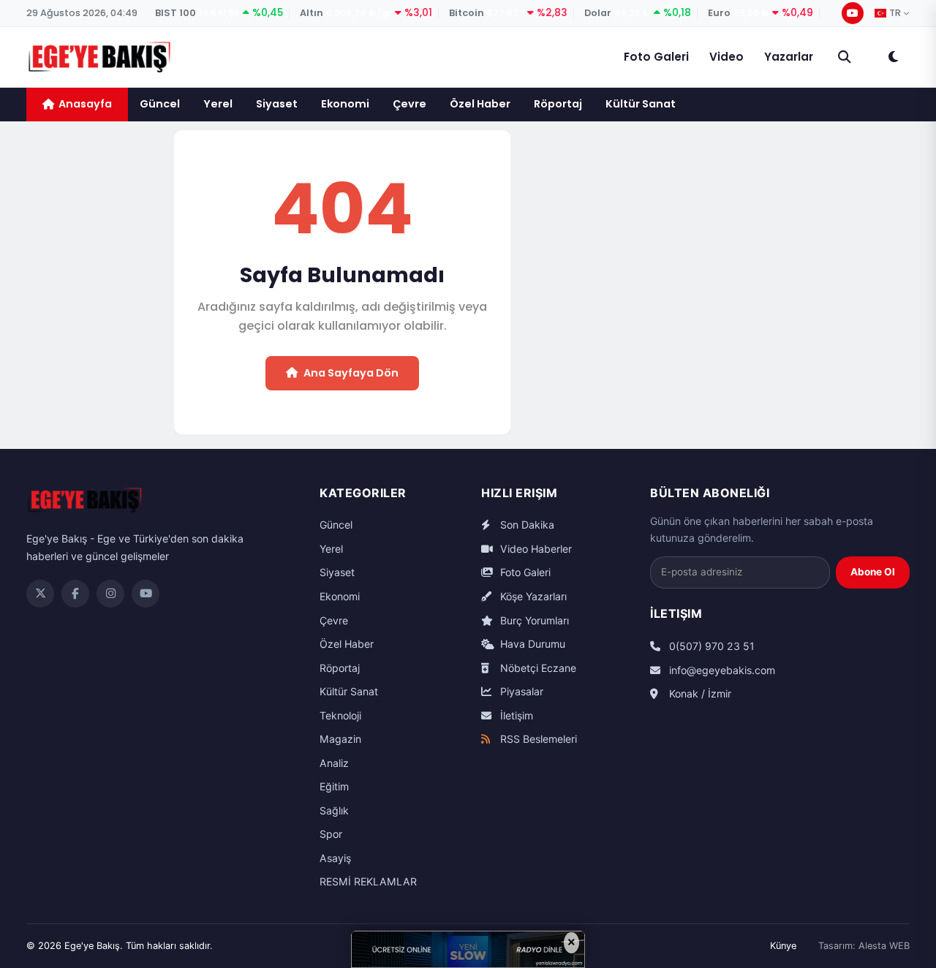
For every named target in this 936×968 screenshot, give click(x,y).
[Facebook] (75, 594)
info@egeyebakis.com (720, 670)
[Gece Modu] (892, 57)
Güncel (160, 104)
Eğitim (334, 786)
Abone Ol (872, 572)
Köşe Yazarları (532, 596)
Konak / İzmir (698, 693)
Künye (783, 945)
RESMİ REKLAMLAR (368, 881)
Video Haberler (534, 548)
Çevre (409, 104)
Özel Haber (480, 104)
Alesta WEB (884, 945)
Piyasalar (520, 691)
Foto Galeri (656, 56)
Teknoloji (340, 715)
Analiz (334, 763)
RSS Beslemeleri (537, 739)
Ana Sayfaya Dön (351, 373)
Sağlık (334, 810)
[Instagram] (110, 594)
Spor (331, 834)
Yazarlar (788, 56)
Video (726, 56)
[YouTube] (853, 13)
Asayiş (335, 858)
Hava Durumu (531, 644)
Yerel (218, 104)
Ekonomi (345, 104)
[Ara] (845, 57)
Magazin (340, 739)
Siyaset (277, 104)
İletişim (515, 715)
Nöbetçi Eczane (536, 668)
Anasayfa (85, 104)
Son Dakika (525, 524)
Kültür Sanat (640, 104)
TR (895, 13)
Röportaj (558, 104)
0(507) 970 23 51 (710, 646)
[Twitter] (40, 594)
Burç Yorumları (533, 620)
